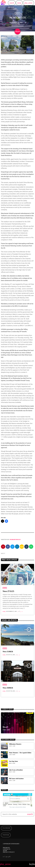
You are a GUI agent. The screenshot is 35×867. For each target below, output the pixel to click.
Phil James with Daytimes (16, 778)
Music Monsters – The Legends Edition (20, 753)
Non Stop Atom (13, 761)
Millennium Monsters (15, 744)
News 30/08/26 (8, 688)
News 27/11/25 (8, 591)
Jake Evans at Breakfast (16, 770)
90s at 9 (5, 727)
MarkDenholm (15, 539)
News (17, 13)
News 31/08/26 (8, 652)
